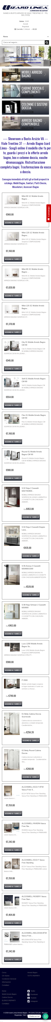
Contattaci (5, 985)
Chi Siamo (5, 976)
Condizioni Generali (9, 979)
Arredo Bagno (32, 973)
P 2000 (25, 680)
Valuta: (21, 21)
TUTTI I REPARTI (33, 976)
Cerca (4, 973)
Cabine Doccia (7, 997)
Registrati (25, 27)
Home (4, 991)
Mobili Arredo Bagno (9, 994)
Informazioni (6, 982)
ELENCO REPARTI (9, 1000)
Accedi (25, 24)
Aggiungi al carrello (13, 222)
